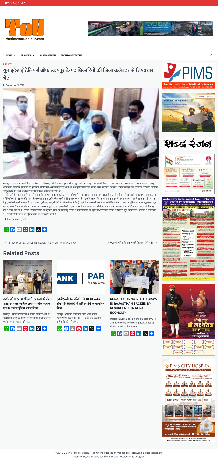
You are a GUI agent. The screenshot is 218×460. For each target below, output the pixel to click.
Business (7, 64)
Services (26, 55)
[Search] (211, 55)
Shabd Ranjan (48, 55)
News (9, 55)
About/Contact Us (71, 55)
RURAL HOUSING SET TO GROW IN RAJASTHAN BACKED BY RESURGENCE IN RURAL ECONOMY (133, 306)
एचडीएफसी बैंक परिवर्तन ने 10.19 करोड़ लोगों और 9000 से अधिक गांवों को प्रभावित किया (80, 303)
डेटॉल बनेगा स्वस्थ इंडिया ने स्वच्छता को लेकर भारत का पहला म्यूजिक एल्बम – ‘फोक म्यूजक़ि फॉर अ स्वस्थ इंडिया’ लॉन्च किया (27, 303)
